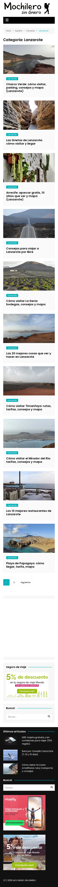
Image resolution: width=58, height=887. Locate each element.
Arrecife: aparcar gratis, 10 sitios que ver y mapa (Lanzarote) (25, 196)
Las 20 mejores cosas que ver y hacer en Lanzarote (28, 355)
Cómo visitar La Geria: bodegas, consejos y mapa (25, 302)
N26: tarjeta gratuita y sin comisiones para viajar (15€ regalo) (37, 740)
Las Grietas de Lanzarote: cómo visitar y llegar (24, 142)
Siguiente (26, 582)
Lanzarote (12, 78)
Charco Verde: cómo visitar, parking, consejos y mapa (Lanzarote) (26, 87)
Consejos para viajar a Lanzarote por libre (22, 250)
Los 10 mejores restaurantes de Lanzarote (28, 512)
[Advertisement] (29, 628)
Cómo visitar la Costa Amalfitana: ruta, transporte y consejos (37, 768)
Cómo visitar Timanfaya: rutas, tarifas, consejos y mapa (28, 407)
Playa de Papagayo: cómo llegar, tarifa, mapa (25, 565)
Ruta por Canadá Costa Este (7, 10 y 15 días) (37, 753)
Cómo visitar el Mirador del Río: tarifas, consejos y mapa (28, 460)
